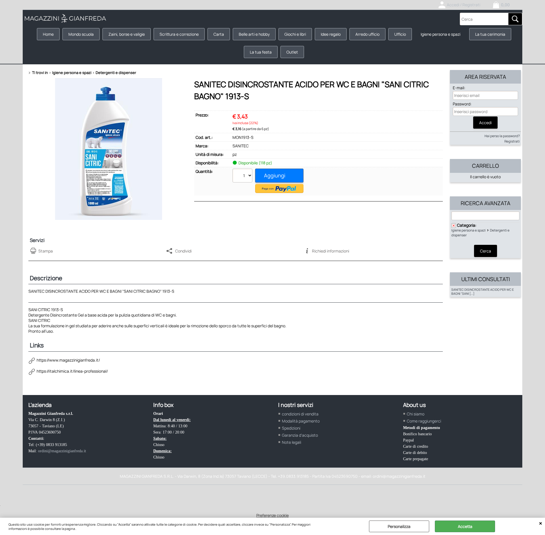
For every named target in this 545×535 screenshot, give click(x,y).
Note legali (291, 442)
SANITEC (240, 145)
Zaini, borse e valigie (126, 34)
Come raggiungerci (424, 421)
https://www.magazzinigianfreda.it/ (68, 360)
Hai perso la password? (502, 135)
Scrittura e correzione (179, 34)
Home (48, 34)
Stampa (45, 251)
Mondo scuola (81, 34)
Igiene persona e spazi (440, 34)
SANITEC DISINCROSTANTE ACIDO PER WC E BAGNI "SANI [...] (482, 292)
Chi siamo (415, 414)
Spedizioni (291, 428)
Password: (462, 104)
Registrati (512, 141)
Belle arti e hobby (254, 34)
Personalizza (399, 526)
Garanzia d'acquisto (300, 435)
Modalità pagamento (301, 421)
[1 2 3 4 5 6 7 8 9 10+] (243, 176)
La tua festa (261, 52)
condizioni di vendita (300, 414)
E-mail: (459, 87)
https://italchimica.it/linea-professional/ (72, 371)
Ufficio (400, 34)
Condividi (183, 251)
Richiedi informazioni (330, 251)
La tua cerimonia (490, 34)
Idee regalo (331, 34)
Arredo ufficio (367, 34)
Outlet (292, 52)
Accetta (465, 526)
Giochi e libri (295, 34)
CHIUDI (540, 523)
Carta (218, 34)
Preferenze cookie (272, 515)
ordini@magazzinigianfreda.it (62, 451)
